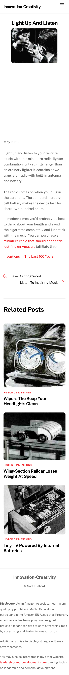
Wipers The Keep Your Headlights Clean (25, 401)
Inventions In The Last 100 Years (29, 256)
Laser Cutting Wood (26, 276)
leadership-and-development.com (23, 662)
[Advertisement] (34, 103)
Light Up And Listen (34, 23)
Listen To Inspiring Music (39, 283)
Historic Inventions (18, 392)
